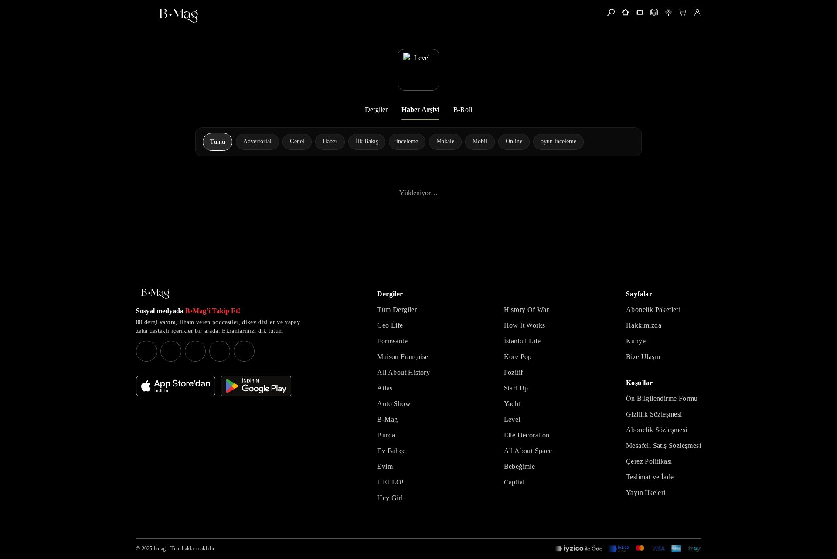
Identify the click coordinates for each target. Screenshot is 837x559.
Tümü (217, 142)
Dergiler (376, 109)
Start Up (516, 388)
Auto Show (394, 403)
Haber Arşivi (420, 109)
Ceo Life (390, 325)
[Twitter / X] (195, 351)
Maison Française (402, 356)
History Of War (526, 309)
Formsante (392, 341)
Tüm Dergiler (397, 309)
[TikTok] (244, 351)
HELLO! (390, 482)
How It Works (524, 325)
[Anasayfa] (625, 12)
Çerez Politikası (649, 461)
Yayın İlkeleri (646, 492)
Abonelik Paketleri (653, 309)
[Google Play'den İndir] (256, 386)
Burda (386, 435)
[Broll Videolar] (668, 12)
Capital (514, 482)
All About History (403, 372)
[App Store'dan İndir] (175, 386)
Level (512, 419)
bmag (160, 548)
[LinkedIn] (219, 351)
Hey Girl (390, 497)
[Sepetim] (683, 12)
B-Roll (462, 109)
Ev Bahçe (391, 450)
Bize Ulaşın (643, 356)
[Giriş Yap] (697, 12)
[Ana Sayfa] (155, 294)
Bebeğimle (519, 466)
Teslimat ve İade (650, 477)
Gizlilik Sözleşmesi (654, 414)
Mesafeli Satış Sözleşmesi (663, 445)
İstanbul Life (522, 341)
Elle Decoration (527, 435)
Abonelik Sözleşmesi (656, 430)
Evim (385, 466)
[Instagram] (146, 351)
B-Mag (387, 419)
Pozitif (513, 372)
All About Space (528, 450)
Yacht (512, 403)
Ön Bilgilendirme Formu (662, 398)
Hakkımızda (643, 325)
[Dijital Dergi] (654, 12)
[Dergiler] (639, 12)
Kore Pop (518, 356)
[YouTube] (170, 351)
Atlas (384, 388)
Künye (636, 341)
